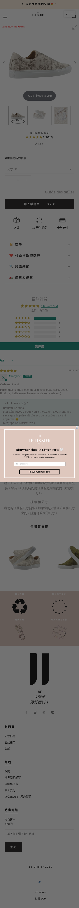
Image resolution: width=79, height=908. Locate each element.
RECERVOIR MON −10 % (39, 472)
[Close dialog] (77, 428)
